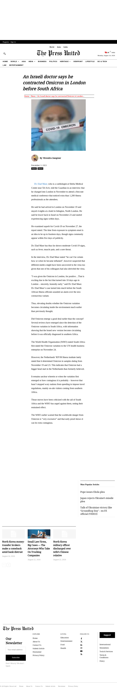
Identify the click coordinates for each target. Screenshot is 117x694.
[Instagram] (81, 647)
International (105, 644)
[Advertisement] (58, 20)
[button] (4, 53)
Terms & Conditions (104, 656)
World (40, 168)
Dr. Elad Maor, (41, 184)
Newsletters (104, 648)
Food (62, 644)
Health (63, 648)
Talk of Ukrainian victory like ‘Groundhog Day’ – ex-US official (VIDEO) (96, 510)
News (33, 96)
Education (64, 637)
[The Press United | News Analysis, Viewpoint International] (58, 53)
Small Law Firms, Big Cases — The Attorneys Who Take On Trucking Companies (39, 548)
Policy (102, 661)
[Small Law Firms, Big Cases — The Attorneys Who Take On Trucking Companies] (39, 534)
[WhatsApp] (71, 175)
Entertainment (66, 641)
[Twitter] (81, 641)
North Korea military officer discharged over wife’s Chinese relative (62, 548)
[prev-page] (4, 565)
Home (26, 96)
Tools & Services (106, 651)
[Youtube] (81, 650)
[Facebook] (51, 175)
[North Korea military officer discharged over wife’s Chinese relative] (64, 534)
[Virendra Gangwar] (35, 158)
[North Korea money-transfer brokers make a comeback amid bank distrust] (13, 534)
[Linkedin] (77, 175)
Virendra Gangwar (52, 158)
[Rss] (81, 654)
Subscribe (16, 658)
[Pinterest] (84, 175)
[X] (58, 175)
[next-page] (8, 565)
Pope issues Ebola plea (92, 491)
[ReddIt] (64, 175)
